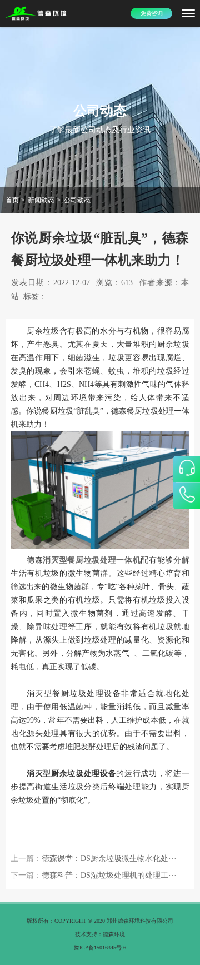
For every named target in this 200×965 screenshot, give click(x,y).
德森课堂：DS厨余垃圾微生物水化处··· (109, 858)
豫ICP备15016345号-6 (100, 947)
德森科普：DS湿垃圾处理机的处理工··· (109, 875)
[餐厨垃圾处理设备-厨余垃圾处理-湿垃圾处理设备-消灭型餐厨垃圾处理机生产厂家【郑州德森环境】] (36, 14)
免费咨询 (152, 13)
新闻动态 (41, 200)
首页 (12, 200)
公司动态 (77, 200)
